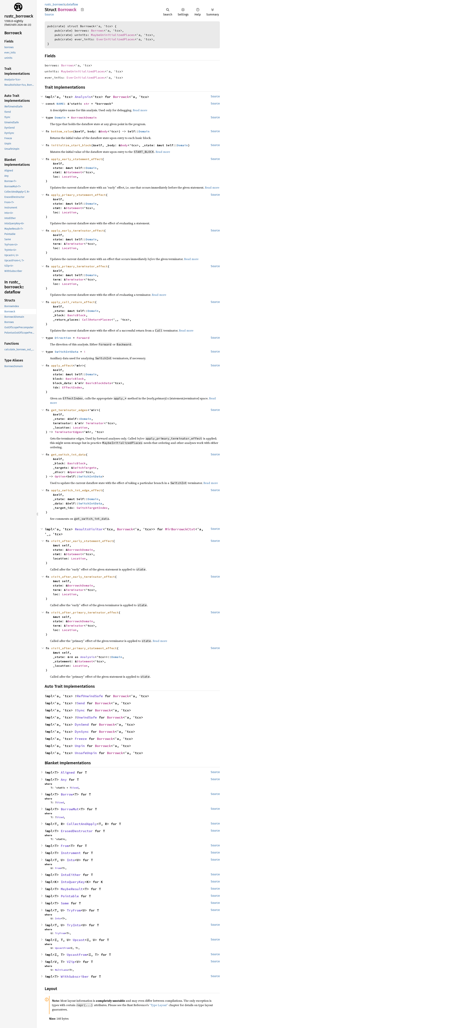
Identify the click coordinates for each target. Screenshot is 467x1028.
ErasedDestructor (77, 831)
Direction (63, 338)
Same (65, 903)
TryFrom (74, 910)
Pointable (70, 896)
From (65, 846)
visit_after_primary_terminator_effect (85, 612)
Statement (74, 172)
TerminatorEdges (68, 432)
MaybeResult (72, 889)
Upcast (79, 940)
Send (81, 703)
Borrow (67, 794)
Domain (60, 117)
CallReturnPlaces (96, 319)
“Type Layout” (158, 1005)
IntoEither (71, 875)
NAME (60, 103)
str (86, 103)
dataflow (72, 4)
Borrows (97, 30)
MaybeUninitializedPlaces (113, 35)
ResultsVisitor (89, 529)
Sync (81, 710)
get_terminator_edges (69, 410)
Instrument (71, 853)
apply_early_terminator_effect (77, 230)
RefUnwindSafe (90, 696)
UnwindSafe (87, 717)
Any (64, 779)
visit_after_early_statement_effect (82, 541)
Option (60, 476)
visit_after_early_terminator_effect (83, 576)
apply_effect (62, 365)
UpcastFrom (62, 948)
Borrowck (121, 97)
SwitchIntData (66, 351)
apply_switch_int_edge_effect (76, 490)
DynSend (82, 724)
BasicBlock (76, 315)
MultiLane (61, 969)
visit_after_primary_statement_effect (84, 648)
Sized (74, 787)
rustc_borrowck (55, 4)
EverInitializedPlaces (116, 39)
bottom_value (62, 131)
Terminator (75, 243)
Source (49, 14)
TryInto (74, 925)
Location (69, 176)
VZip (71, 962)
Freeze (81, 739)
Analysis (83, 97)
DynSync (82, 731)
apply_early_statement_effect (76, 159)
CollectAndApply (82, 824)
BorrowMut (70, 809)
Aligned (68, 772)
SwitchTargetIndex (92, 508)
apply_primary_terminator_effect (79, 266)
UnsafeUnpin (86, 753)
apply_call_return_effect (73, 302)
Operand (75, 472)
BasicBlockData (98, 383)
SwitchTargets (85, 467)
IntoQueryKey (73, 882)
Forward (83, 338)
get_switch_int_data (68, 454)
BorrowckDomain (84, 117)
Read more (140, 110)
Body (104, 131)
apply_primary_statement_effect (78, 195)
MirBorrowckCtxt (180, 529)
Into (71, 860)
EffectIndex (72, 387)
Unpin (80, 746)
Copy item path (82, 9)
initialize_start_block (71, 145)
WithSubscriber (75, 976)
